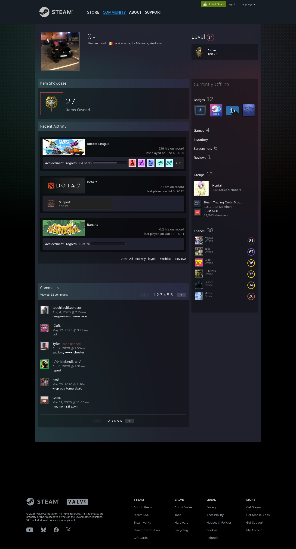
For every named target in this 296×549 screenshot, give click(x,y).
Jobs (178, 515)
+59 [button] (178, 163)
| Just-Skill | (211, 211)
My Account (255, 530)
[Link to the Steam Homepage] (56, 16)
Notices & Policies (219, 522)
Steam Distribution (147, 530)
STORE (93, 12)
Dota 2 (92, 182)
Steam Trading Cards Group (223, 202)
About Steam (143, 507)
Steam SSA (141, 515)
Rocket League (98, 144)
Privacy (211, 507)
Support (64, 202)
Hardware (181, 522)
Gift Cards (141, 538)
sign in (232, 4)
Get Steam (253, 507)
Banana (92, 225)
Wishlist (165, 259)
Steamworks (142, 522)
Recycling (181, 530)
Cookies (212, 530)
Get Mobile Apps (258, 515)
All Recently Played (142, 259)
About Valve (183, 507)
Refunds (212, 538)
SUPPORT (153, 12)
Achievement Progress (61, 163)
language (247, 4)
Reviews (180, 259)
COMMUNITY (114, 12)
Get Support (254, 522)
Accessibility (215, 515)
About (135, 12)
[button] (224, 36)
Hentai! (217, 185)
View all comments (54, 294)
